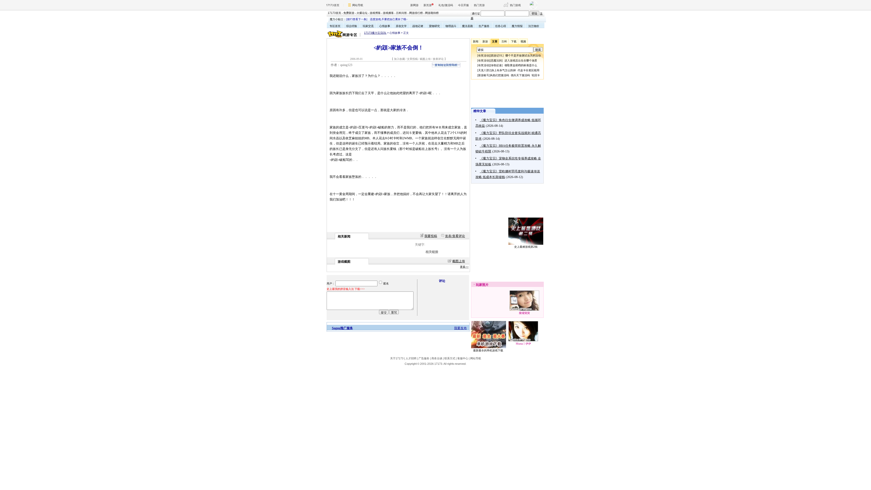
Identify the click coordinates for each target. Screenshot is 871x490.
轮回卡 (536, 75)
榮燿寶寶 (524, 313)
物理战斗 (450, 26)
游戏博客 (375, 13)
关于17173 (397, 358)
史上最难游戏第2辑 (526, 246)
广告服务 (423, 358)
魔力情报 (517, 26)
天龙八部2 (484, 70)
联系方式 (449, 358)
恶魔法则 (496, 60)
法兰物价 (533, 26)
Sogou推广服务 (342, 328)
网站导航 (357, 5)
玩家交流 (368, 26)
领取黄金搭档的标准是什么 (520, 65)
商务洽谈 (436, 358)
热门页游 (479, 5)
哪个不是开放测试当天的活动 (523, 55)
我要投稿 (430, 236)
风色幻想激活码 (499, 75)
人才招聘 (411, 358)
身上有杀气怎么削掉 (503, 70)
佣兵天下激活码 (520, 75)
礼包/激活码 (445, 5)
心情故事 (384, 26)
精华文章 (479, 111)
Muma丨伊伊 (523, 343)
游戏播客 (388, 13)
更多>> (464, 266)
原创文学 (401, 26)
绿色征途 (496, 65)
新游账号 (483, 75)
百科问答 (401, 13)
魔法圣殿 (467, 26)
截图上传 (425, 59)
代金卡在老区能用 (528, 70)
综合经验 (351, 26)
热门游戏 (515, 5)
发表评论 (438, 59)
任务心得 (500, 26)
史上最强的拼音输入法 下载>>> (346, 289)
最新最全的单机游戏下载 (488, 350)
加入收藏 (399, 59)
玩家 (479, 285)
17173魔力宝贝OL (375, 32)
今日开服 (463, 5)
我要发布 (460, 328)
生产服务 (484, 26)
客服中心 (462, 358)
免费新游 (348, 13)
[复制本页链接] (446, 66)
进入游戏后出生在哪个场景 (520, 60)
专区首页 (335, 26)
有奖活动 (483, 55)
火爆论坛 (362, 13)
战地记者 (417, 26)
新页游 (427, 5)
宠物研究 (434, 26)
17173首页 (332, 5)
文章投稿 (412, 59)
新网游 (414, 5)
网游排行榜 (416, 13)
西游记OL (497, 55)
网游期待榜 (432, 13)
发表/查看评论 (455, 236)
